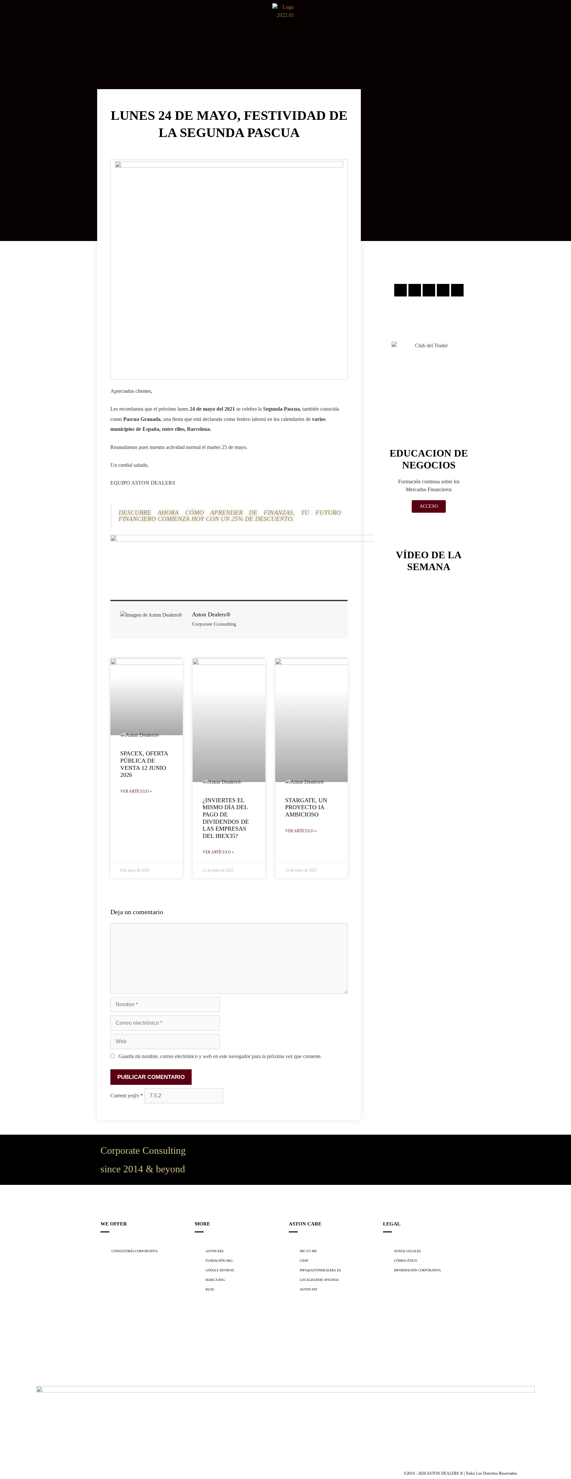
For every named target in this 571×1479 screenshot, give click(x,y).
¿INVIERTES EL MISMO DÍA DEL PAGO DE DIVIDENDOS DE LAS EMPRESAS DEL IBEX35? (226, 818)
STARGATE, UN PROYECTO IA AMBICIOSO (306, 807)
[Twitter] (429, 290)
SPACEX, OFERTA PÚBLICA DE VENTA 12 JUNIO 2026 (144, 764)
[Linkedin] (443, 290)
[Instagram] (400, 290)
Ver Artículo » (136, 791)
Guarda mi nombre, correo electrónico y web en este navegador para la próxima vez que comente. (220, 1056)
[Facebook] (414, 290)
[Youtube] (457, 290)
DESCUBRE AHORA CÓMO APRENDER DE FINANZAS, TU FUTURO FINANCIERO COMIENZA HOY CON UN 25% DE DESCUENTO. (230, 515)
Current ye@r (126, 1095)
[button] (9, 17)
